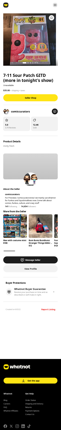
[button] (55, 111)
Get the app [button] (34, 380)
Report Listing (48, 309)
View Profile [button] (30, 268)
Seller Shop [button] (30, 97)
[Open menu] (55, 5)
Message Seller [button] (32, 260)
